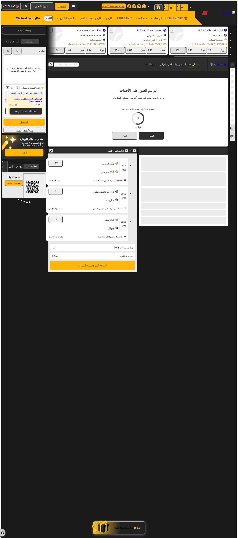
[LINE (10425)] (225, 64)
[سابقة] (225, 156)
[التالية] (216, 156)
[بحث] (50, 64)
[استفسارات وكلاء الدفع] (73, 6)
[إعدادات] (24, 6)
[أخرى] (61, 77)
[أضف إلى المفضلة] (172, 30)
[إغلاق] (5, 166)
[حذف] (142, 156)
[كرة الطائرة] (218, 64)
